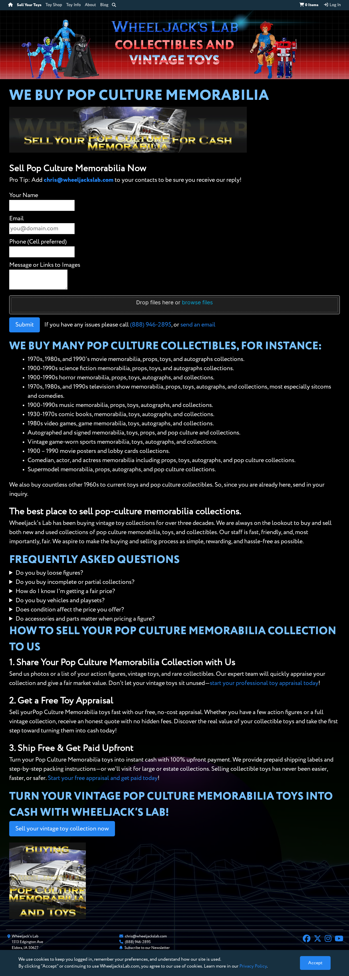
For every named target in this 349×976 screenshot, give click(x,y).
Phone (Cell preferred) (38, 242)
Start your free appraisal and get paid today (103, 778)
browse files (197, 302)
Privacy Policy (253, 966)
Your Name (23, 195)
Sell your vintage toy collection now (62, 829)
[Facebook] (306, 939)
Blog (104, 5)
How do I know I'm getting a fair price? (65, 591)
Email (16, 218)
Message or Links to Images (44, 265)
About (90, 5)
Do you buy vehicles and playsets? (60, 600)
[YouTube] (339, 939)
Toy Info (73, 5)
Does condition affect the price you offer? (70, 610)
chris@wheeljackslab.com (78, 180)
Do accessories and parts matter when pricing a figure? (85, 619)
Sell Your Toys (29, 5)
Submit (24, 325)
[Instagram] (328, 939)
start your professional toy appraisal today (264, 683)
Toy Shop (53, 5)
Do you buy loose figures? (49, 573)
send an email (197, 325)
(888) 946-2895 (150, 325)
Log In (335, 5)
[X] (317, 939)
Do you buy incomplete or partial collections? (75, 582)
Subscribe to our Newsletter (147, 948)
